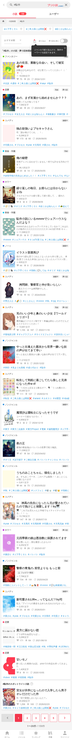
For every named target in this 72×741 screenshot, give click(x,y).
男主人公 (8, 300)
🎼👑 (56, 490)
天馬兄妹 (59, 523)
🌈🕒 (18, 300)
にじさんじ (29, 300)
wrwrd (36, 398)
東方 (6, 429)
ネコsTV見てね (36, 239)
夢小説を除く (54, 41)
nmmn (40, 300)
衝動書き (51, 114)
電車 (43, 429)
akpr (43, 83)
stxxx (6, 677)
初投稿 (22, 677)
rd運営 (57, 398)
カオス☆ (47, 398)
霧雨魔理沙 (53, 429)
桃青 (14, 677)
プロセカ (8, 114)
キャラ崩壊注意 (21, 707)
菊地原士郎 (9, 334)
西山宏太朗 (34, 646)
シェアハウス (19, 239)
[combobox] (12, 40)
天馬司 (37, 144)
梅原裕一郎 (9, 646)
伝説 (6, 83)
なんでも (58, 175)
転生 (6, 398)
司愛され (8, 144)
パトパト (64, 459)
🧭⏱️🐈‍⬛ (8, 206)
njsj (53, 300)
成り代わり (32, 367)
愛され (46, 144)
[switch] (64, 41)
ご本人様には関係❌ (36, 28)
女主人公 (20, 114)
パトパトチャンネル (48, 459)
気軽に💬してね (38, 270)
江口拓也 (22, 646)
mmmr (7, 239)
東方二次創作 (18, 429)
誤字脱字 (18, 459)
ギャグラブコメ (25, 334)
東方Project (32, 429)
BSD (6, 367)
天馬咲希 (36, 523)
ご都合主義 (30, 459)
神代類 (61, 114)
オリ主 (7, 459)
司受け (56, 615)
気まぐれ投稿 (18, 367)
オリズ (18, 206)
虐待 (13, 83)
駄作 (50, 83)
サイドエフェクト (44, 334)
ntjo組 (65, 398)
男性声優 (52, 646)
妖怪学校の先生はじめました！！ (20, 175)
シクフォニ (37, 490)
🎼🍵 (48, 490)
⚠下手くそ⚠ (11, 28)
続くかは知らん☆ (35, 114)
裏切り (7, 554)
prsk (29, 144)
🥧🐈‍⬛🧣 (34, 585)
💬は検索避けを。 (58, 585)
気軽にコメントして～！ (15, 585)
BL (47, 300)
